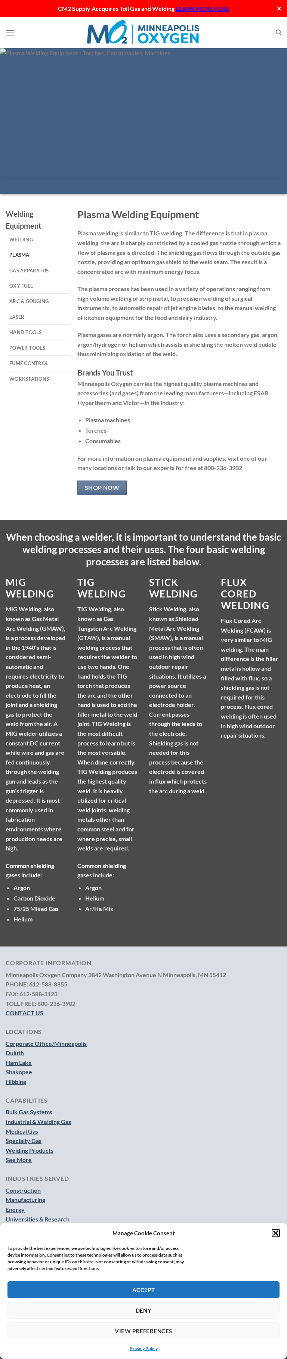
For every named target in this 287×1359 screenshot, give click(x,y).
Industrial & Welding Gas (38, 1121)
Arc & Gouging (29, 301)
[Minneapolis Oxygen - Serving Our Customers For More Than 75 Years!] (144, 33)
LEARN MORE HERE (202, 8)
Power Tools (27, 348)
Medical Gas (22, 1131)
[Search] (278, 32)
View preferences (143, 1331)
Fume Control (28, 363)
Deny (144, 1310)
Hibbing (16, 1081)
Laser (16, 317)
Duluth (15, 1052)
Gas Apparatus (29, 271)
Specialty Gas (23, 1140)
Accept (143, 1290)
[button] (276, 1233)
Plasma (19, 255)
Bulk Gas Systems (29, 1111)
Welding (21, 240)
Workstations (29, 379)
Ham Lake (19, 1062)
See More (19, 1159)
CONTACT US (24, 1012)
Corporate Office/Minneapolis (46, 1043)
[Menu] (10, 33)
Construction (23, 1190)
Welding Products (29, 1150)
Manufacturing (25, 1199)
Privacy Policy (144, 1348)
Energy (15, 1209)
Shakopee (19, 1071)
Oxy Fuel (21, 286)
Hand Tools (25, 332)
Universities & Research (38, 1219)
